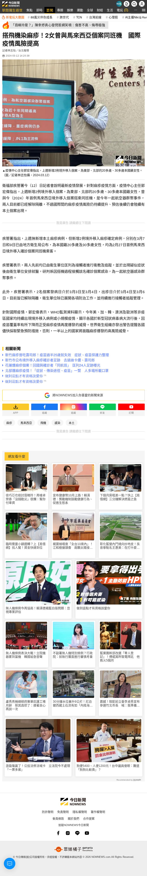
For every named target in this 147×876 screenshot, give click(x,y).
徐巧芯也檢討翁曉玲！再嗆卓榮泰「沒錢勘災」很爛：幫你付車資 (26, 499)
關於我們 (73, 818)
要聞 (49, 10)
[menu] (143, 10)
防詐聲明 (47, 811)
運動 (80, 10)
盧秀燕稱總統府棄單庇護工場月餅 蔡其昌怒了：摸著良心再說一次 (26, 705)
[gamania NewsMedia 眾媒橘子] (73, 849)
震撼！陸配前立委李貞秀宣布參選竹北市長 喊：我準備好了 (120, 703)
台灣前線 (95, 17)
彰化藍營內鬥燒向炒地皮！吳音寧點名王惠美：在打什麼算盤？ (120, 545)
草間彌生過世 (12, 10)
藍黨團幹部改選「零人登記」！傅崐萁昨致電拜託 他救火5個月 (120, 656)
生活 (110, 10)
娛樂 (70, 10)
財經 (100, 10)
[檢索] (134, 4)
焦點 (29, 10)
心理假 (113, 17)
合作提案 (89, 818)
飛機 (43, 423)
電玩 (120, 10)
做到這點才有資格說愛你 (93, 608)
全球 (90, 10)
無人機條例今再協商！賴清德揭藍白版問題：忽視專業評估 (38, 610)
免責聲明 (63, 811)
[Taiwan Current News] (119, 4)
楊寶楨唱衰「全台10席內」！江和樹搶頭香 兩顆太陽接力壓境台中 (73, 545)
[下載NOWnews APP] (126, 4)
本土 (71, 423)
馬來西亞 (26, 423)
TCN (79, 17)
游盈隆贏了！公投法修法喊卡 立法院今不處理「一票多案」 (38, 767)
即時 (39, 10)
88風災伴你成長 (41, 17)
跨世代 (64, 17)
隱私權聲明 (80, 811)
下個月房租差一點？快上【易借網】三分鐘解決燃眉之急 (120, 497)
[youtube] (87, 833)
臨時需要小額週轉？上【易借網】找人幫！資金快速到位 (26, 545)
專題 (60, 10)
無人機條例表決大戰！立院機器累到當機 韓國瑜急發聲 (26, 654)
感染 (57, 423)
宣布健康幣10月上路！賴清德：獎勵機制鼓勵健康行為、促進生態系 (73, 499)
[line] (77, 833)
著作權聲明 (98, 811)
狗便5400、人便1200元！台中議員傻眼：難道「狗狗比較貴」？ (108, 767)
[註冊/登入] (142, 4)
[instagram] (68, 833)
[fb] (58, 833)
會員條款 (58, 818)
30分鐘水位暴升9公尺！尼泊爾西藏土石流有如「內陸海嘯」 (72, 703)
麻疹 (9, 423)
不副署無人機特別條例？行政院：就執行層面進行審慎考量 (73, 654)
